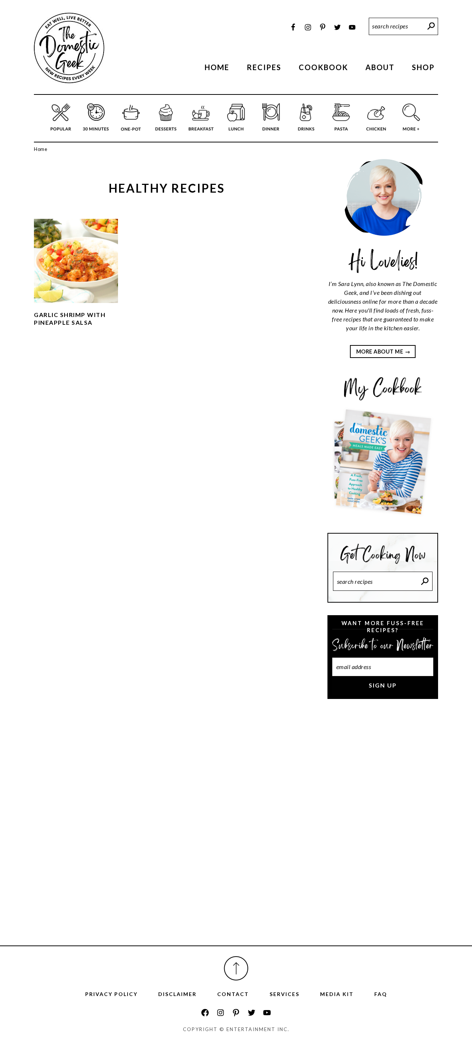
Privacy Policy (111, 994)
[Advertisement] (382, 828)
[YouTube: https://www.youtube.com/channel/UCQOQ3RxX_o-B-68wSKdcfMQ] (267, 1012)
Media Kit (337, 994)
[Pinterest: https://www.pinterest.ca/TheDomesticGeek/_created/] (236, 1012)
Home (40, 149)
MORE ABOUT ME (379, 351)
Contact (233, 994)
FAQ (380, 994)
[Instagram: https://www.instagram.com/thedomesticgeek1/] (220, 1012)
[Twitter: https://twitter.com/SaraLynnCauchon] (251, 1012)
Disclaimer (177, 994)
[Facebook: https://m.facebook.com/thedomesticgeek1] (205, 1012)
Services (284, 994)
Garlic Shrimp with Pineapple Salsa (69, 318)
